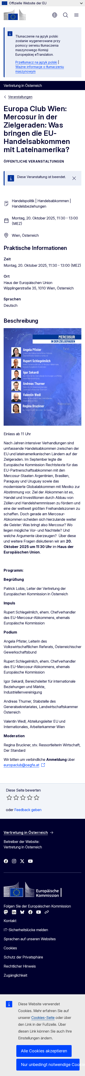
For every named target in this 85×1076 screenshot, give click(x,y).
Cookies (10, 948)
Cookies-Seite (43, 1017)
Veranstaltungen (20, 97)
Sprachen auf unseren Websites (30, 939)
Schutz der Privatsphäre (23, 957)
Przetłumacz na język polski (36, 62)
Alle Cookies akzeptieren (44, 1050)
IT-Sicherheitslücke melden (26, 930)
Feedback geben (27, 809)
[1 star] (9, 797)
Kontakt (10, 920)
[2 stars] (12, 797)
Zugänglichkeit (15, 975)
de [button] (55, 15)
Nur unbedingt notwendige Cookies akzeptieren (50, 1064)
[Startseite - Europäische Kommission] (15, 14)
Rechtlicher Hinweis (20, 966)
